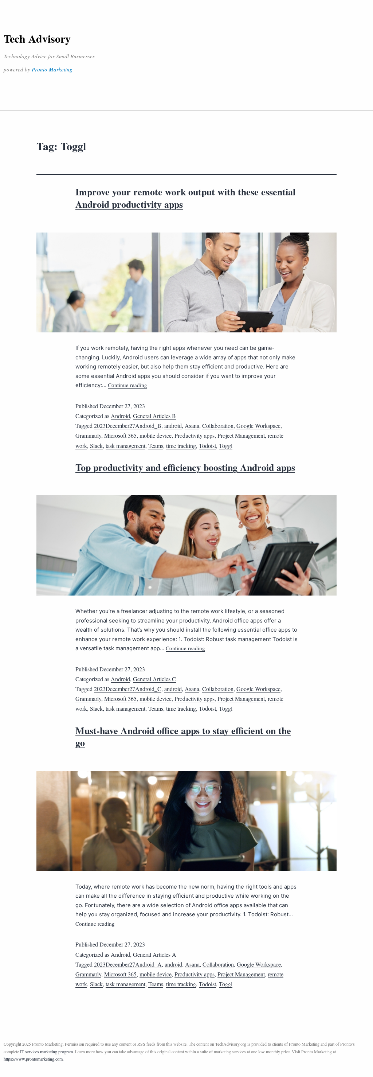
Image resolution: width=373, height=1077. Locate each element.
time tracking (181, 445)
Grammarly (88, 435)
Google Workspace (258, 425)
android (173, 425)
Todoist (207, 445)
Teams (155, 445)
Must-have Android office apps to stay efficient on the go (183, 736)
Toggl (225, 445)
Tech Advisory (37, 38)
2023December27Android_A (128, 964)
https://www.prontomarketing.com (33, 1059)
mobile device (156, 435)
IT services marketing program (46, 1051)
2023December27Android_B (127, 425)
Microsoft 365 (120, 435)
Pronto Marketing (52, 69)
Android (120, 416)
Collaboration (217, 425)
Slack (96, 445)
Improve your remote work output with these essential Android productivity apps (185, 198)
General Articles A (154, 954)
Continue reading (127, 385)
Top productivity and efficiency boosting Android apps (185, 467)
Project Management (241, 435)
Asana (192, 425)
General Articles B (154, 416)
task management (125, 445)
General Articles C (154, 679)
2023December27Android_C (127, 688)
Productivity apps (194, 435)
